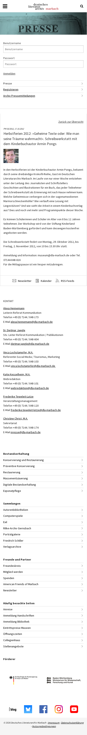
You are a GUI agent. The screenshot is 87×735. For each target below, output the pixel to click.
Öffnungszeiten (12, 634)
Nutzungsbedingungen (44, 726)
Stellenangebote (13, 646)
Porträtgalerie (11, 534)
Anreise (8, 609)
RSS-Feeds (67, 281)
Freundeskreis (12, 566)
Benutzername (12, 43)
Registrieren (10, 89)
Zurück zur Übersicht (70, 122)
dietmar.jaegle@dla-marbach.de (30, 344)
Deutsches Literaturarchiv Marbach (43, 6)
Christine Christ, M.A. (15, 418)
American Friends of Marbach (20, 584)
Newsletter (24, 281)
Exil (5, 522)
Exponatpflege (12, 491)
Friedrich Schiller (13, 540)
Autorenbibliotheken (15, 510)
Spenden (8, 578)
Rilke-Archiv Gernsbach (17, 528)
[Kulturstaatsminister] (23, 681)
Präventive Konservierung (19, 466)
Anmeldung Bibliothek (16, 621)
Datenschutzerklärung (72, 722)
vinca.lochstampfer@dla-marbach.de (33, 366)
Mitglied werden (13, 572)
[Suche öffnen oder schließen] (82, 6)
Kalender (46, 281)
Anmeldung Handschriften (18, 615)
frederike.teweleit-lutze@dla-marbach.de (36, 410)
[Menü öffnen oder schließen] (5, 6)
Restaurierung (11, 472)
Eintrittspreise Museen (17, 628)
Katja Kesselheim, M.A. (16, 374)
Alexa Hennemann (13, 308)
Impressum (54, 722)
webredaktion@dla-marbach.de (30, 388)
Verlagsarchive (12, 546)
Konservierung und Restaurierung (23, 460)
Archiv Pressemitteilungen (19, 96)
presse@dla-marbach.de (26, 432)
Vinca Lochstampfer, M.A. (18, 352)
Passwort (9, 58)
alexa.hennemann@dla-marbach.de (32, 322)
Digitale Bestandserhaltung (19, 484)
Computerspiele (13, 516)
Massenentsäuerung (15, 478)
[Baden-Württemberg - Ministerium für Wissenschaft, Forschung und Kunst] (63, 681)
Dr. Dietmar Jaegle (14, 330)
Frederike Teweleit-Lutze (18, 396)
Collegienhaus (11, 640)
